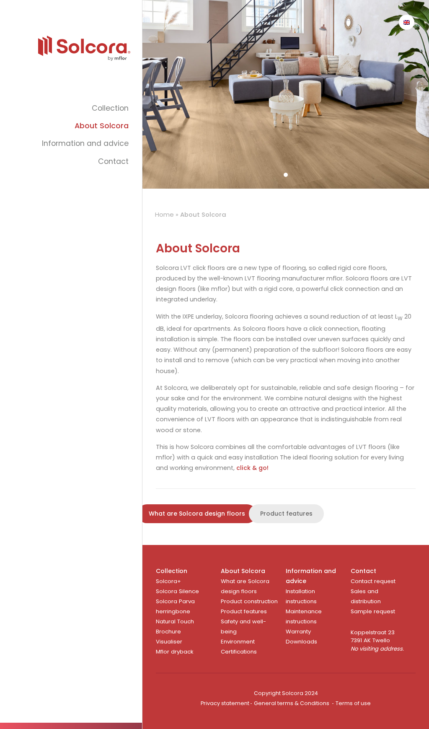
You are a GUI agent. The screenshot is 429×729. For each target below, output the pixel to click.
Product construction (249, 601)
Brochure (168, 632)
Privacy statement (225, 703)
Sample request (373, 611)
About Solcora (102, 126)
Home (164, 214)
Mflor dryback (175, 652)
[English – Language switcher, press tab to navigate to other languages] (406, 22)
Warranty (298, 632)
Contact (113, 161)
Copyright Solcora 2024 (286, 693)
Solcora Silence (177, 591)
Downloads (301, 642)
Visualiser (169, 642)
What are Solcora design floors (197, 513)
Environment (238, 642)
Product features (286, 513)
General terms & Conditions (291, 703)
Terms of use (353, 703)
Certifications (239, 652)
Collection (110, 108)
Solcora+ (168, 581)
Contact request (373, 581)
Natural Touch (175, 621)
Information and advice (85, 143)
